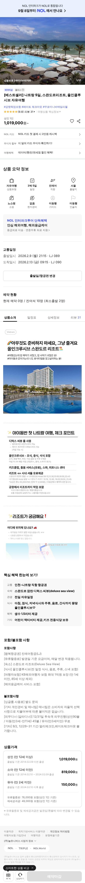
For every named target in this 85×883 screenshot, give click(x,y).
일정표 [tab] (31, 317)
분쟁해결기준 (52, 835)
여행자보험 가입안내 (15, 835)
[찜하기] (72, 121)
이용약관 (8, 831)
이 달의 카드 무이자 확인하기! (35, 143)
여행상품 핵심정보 (48, 111)
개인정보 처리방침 (60, 831)
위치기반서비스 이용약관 (31, 831)
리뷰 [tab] (76, 317)
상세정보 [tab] (54, 317)
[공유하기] (78, 121)
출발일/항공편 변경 (42, 276)
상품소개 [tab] (10, 317)
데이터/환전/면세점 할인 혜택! (35, 152)
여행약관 (35, 835)
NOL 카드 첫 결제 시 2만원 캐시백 (37, 133)
